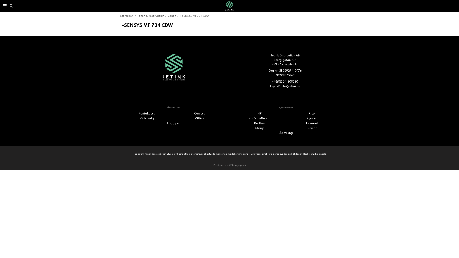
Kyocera (312, 118)
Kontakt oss (146, 113)
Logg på (173, 123)
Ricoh (312, 113)
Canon (312, 128)
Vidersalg (146, 118)
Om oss (199, 113)
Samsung (286, 133)
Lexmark (312, 123)
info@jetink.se (290, 86)
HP (259, 113)
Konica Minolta (260, 118)
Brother (259, 123)
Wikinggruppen (237, 165)
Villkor (199, 118)
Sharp (259, 128)
